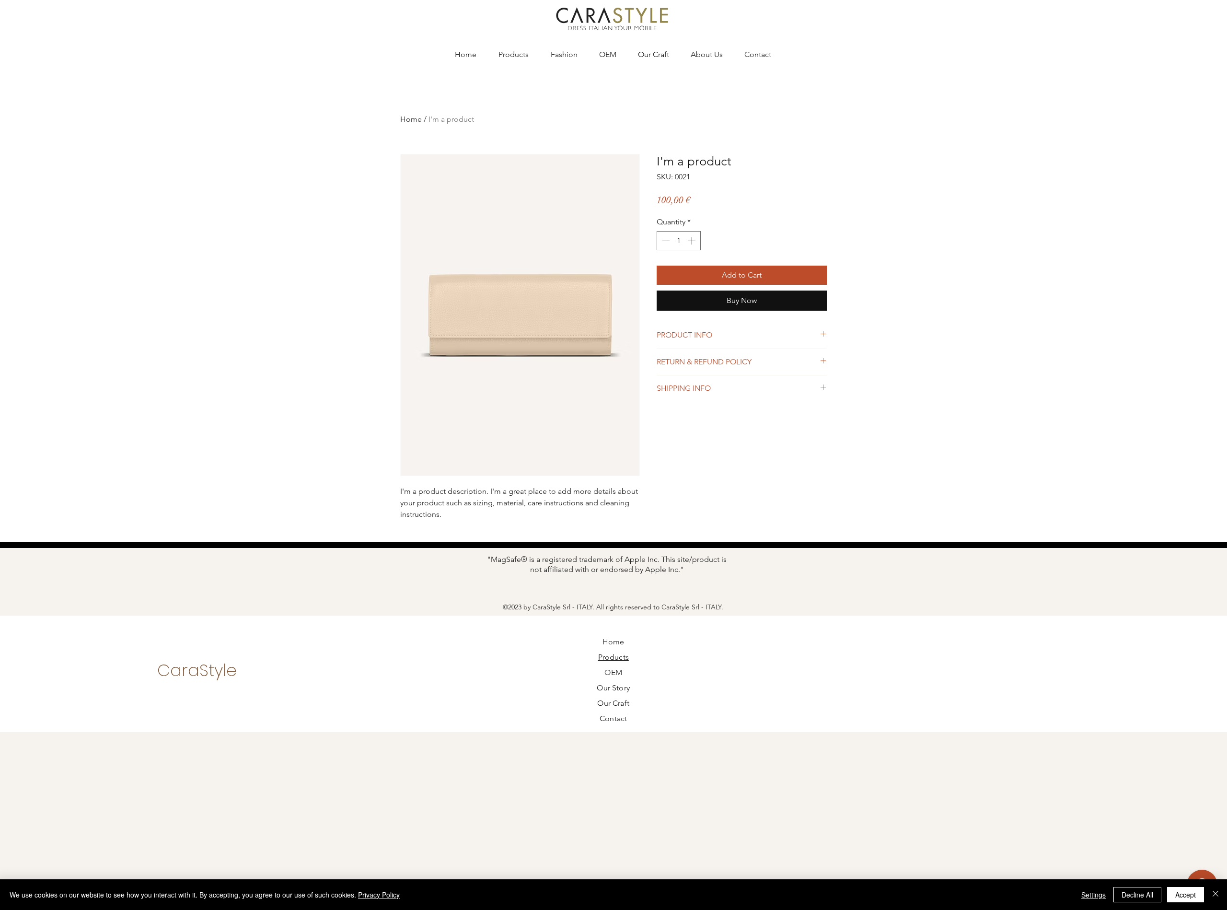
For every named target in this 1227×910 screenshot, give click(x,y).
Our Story (613, 687)
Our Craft (613, 703)
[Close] (1215, 894)
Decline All (1137, 894)
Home (411, 119)
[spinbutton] (678, 241)
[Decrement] (664, 241)
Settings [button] (1093, 894)
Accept (1185, 894)
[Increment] (692, 241)
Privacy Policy (379, 894)
